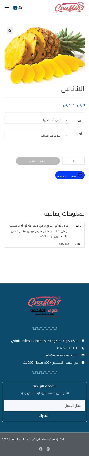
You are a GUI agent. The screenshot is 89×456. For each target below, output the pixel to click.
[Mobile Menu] (8, 7)
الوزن (80, 133)
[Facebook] (41, 449)
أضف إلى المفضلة (67, 176)
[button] (10, 30)
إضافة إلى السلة (37, 160)
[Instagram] (48, 449)
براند (80, 121)
